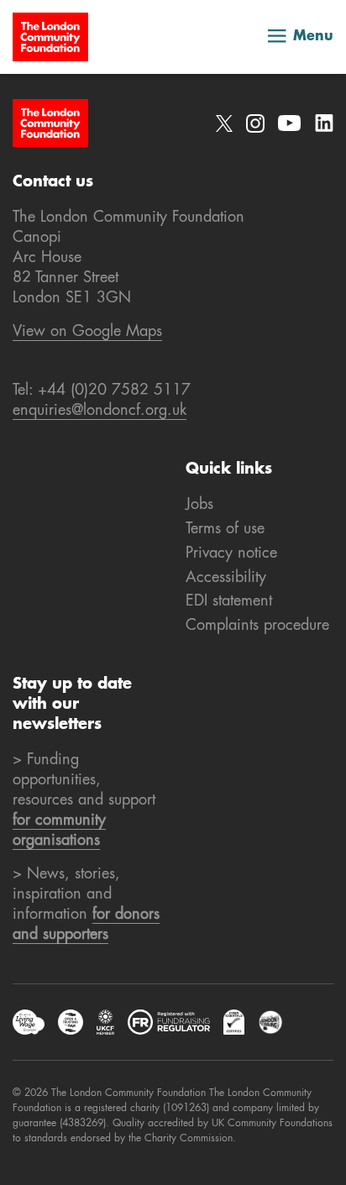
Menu (313, 37)
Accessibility (226, 577)
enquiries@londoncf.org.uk (99, 410)
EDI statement (229, 601)
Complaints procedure (257, 625)
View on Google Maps (87, 331)
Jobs (199, 504)
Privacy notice (231, 553)
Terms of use (225, 529)
